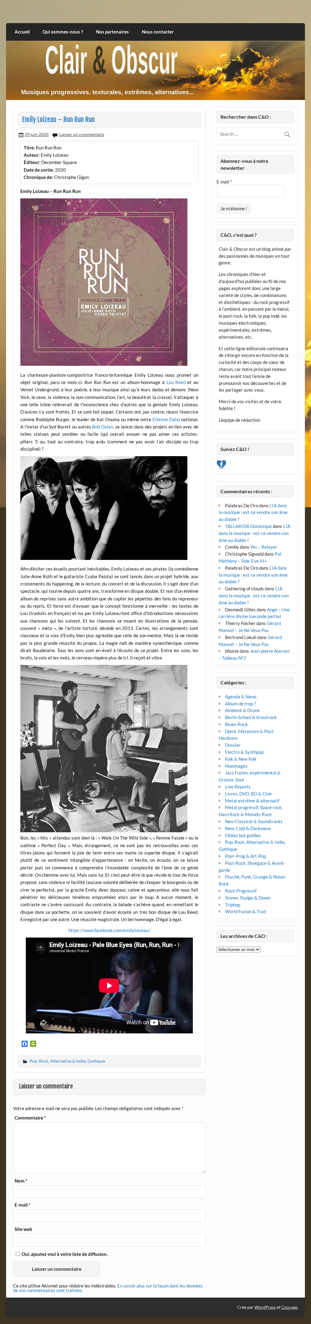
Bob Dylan (102, 426)
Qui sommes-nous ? (63, 31)
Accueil (22, 31)
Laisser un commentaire (81, 134)
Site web (23, 1229)
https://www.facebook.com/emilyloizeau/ (109, 930)
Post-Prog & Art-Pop (245, 856)
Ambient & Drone (242, 710)
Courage (289, 1307)
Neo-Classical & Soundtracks (254, 821)
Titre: (29, 147)
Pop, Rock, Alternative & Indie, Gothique (67, 1061)
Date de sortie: (39, 170)
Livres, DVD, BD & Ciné (248, 793)
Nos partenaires (112, 31)
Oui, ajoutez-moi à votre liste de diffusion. (64, 1254)
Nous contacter (158, 31)
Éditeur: (32, 162)
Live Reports (238, 786)
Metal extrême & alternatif (252, 800)
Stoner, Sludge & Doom (247, 897)
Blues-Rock (236, 724)
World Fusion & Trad (245, 911)
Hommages (236, 766)
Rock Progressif (241, 890)
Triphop (232, 904)
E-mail (22, 1205)
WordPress (265, 1307)
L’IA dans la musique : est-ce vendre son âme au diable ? (253, 512)
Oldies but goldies (243, 835)
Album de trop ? (240, 703)
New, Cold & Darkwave (248, 828)
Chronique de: (38, 177)
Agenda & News (241, 696)
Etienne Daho (166, 419)
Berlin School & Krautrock (251, 717)
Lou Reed (176, 382)
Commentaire (30, 1118)
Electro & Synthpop (244, 752)
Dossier (233, 745)
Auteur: (32, 155)
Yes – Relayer (263, 547)
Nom (21, 1181)
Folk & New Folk (241, 759)
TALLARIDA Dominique (248, 526)
